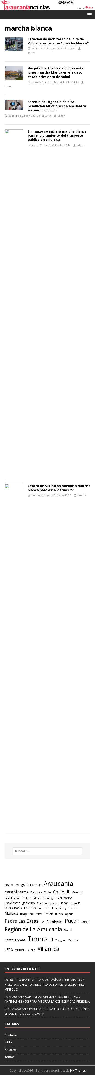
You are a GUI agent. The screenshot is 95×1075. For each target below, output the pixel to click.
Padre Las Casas (21, 921)
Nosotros (11, 1050)
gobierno (28, 903)
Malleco (11, 913)
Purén (85, 922)
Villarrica (48, 948)
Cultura (27, 898)
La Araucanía (13, 908)
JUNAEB (75, 903)
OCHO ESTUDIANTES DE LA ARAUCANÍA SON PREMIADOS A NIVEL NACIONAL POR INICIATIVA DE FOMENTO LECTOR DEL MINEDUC (44, 984)
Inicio (8, 1042)
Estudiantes (12, 903)
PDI (42, 921)
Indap (65, 903)
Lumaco (73, 908)
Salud (68, 930)
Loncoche (44, 908)
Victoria (20, 950)
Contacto (11, 1035)
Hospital (54, 903)
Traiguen (60, 940)
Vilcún (31, 949)
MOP (49, 913)
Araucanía (58, 883)
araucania (35, 885)
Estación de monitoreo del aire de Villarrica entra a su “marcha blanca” (58, 41)
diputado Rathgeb (45, 898)
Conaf (8, 898)
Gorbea (42, 903)
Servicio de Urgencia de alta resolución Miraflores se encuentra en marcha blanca (57, 106)
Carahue (36, 892)
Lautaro (30, 908)
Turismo (73, 940)
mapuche (27, 914)
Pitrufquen (55, 921)
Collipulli (61, 892)
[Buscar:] (47, 851)
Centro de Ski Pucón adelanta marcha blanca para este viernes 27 (59, 488)
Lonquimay (59, 908)
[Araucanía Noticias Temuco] (47, 7)
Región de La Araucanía (33, 929)
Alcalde (9, 885)
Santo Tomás (15, 940)
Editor (31, 52)
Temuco (40, 938)
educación (65, 898)
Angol (21, 884)
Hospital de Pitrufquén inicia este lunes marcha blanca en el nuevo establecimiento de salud (56, 72)
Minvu (39, 914)
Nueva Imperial (64, 914)
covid (17, 898)
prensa (81, 495)
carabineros (16, 892)
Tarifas (10, 1057)
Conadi (77, 892)
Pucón (72, 920)
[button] (88, 14)
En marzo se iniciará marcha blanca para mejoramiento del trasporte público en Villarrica (57, 135)
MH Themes (78, 1070)
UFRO (9, 949)
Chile (47, 892)
